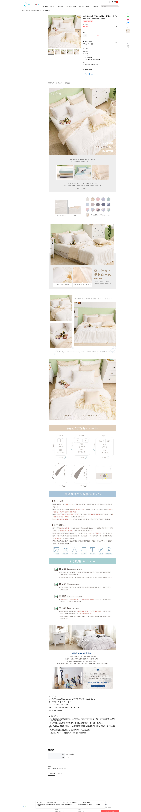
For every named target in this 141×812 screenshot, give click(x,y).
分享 (86, 74)
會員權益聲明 (81, 811)
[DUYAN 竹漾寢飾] (31, 4)
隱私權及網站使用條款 (59, 811)
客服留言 (80, 809)
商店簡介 (57, 809)
